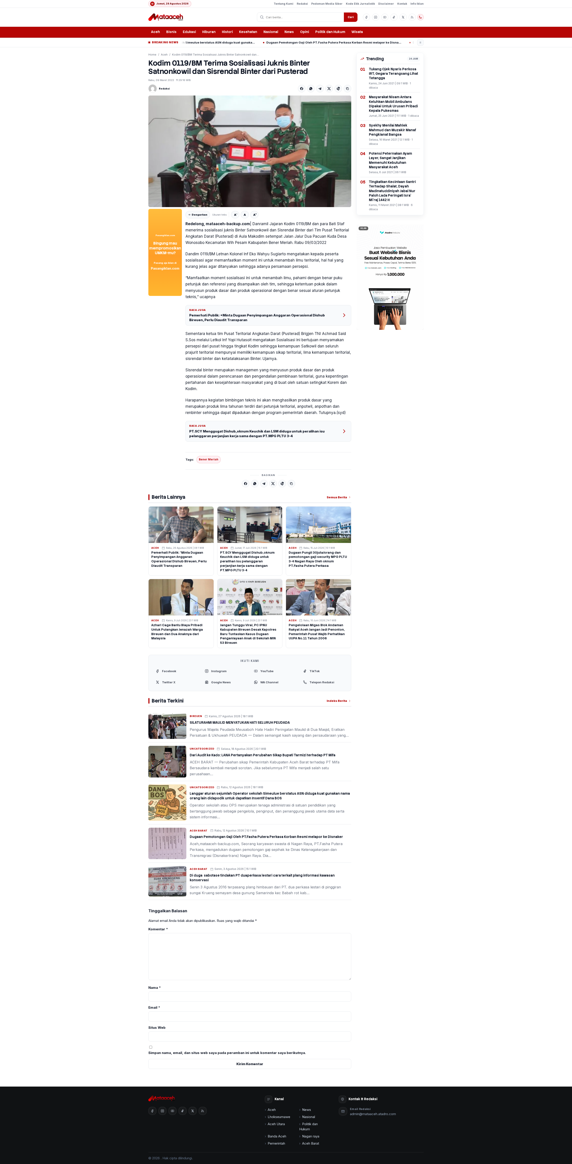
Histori (227, 32)
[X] (329, 88)
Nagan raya (310, 1136)
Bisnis (171, 32)
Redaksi (302, 3)
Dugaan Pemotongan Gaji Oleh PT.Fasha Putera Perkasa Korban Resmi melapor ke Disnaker (264, 42)
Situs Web (157, 1027)
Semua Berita (337, 497)
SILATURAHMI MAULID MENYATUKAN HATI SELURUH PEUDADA (240, 722)
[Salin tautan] (347, 88)
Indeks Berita (337, 701)
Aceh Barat (199, 830)
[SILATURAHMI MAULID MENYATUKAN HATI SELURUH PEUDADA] (167, 726)
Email (154, 1007)
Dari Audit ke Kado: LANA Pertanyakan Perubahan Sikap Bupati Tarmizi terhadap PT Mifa (262, 755)
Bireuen (196, 716)
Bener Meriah (208, 459)
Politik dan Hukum (330, 32)
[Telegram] (320, 88)
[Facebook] (301, 88)
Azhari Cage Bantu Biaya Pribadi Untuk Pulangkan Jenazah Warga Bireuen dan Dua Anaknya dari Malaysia (177, 631)
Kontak (402, 3)
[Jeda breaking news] (420, 42)
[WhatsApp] (311, 88)
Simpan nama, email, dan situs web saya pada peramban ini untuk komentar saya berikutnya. (227, 1053)
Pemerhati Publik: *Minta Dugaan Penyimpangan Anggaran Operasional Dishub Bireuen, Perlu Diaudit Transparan (257, 317)
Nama (154, 987)
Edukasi (189, 32)
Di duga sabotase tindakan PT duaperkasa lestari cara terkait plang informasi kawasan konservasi (411, 42)
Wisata (357, 32)
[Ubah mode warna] (420, 17)
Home (152, 54)
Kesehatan (248, 32)
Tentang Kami (283, 3)
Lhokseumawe (279, 1117)
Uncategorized (202, 748)
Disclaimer (386, 3)
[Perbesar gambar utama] (249, 151)
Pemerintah (276, 1143)
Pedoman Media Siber (327, 3)
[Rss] (412, 17)
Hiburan (209, 32)
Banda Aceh (277, 1136)
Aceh (155, 32)
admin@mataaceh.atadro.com (373, 1114)
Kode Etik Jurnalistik (360, 3)
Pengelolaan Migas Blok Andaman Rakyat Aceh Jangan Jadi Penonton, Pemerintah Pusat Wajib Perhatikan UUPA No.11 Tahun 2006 (317, 631)
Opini (304, 32)
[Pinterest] (338, 88)
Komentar (158, 929)
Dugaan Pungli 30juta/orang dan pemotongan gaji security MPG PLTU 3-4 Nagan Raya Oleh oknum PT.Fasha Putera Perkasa (318, 559)
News (289, 32)
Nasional (270, 32)
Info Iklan (417, 3)
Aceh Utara (276, 1124)
